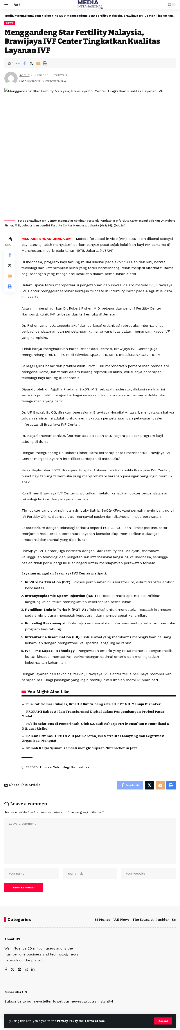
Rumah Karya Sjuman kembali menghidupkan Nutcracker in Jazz (81, 748)
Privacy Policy (67, 1021)
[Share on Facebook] (24, 63)
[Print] (45, 63)
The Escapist (143, 920)
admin (24, 75)
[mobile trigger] (8, 4)
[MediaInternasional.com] (90, 4)
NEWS (10, 23)
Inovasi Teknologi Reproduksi (65, 767)
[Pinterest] (19, 969)
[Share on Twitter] (31, 63)
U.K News (121, 920)
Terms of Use (95, 1021)
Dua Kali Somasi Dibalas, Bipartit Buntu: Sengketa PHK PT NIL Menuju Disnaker (93, 704)
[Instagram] (26, 969)
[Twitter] (12, 969)
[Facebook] (6, 969)
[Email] (38, 63)
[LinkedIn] (33, 969)
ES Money (102, 920)
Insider (162, 920)
